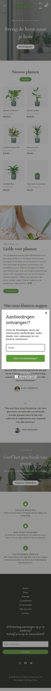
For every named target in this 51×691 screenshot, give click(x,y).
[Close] (46, 313)
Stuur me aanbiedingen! (25, 358)
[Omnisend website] (25, 375)
